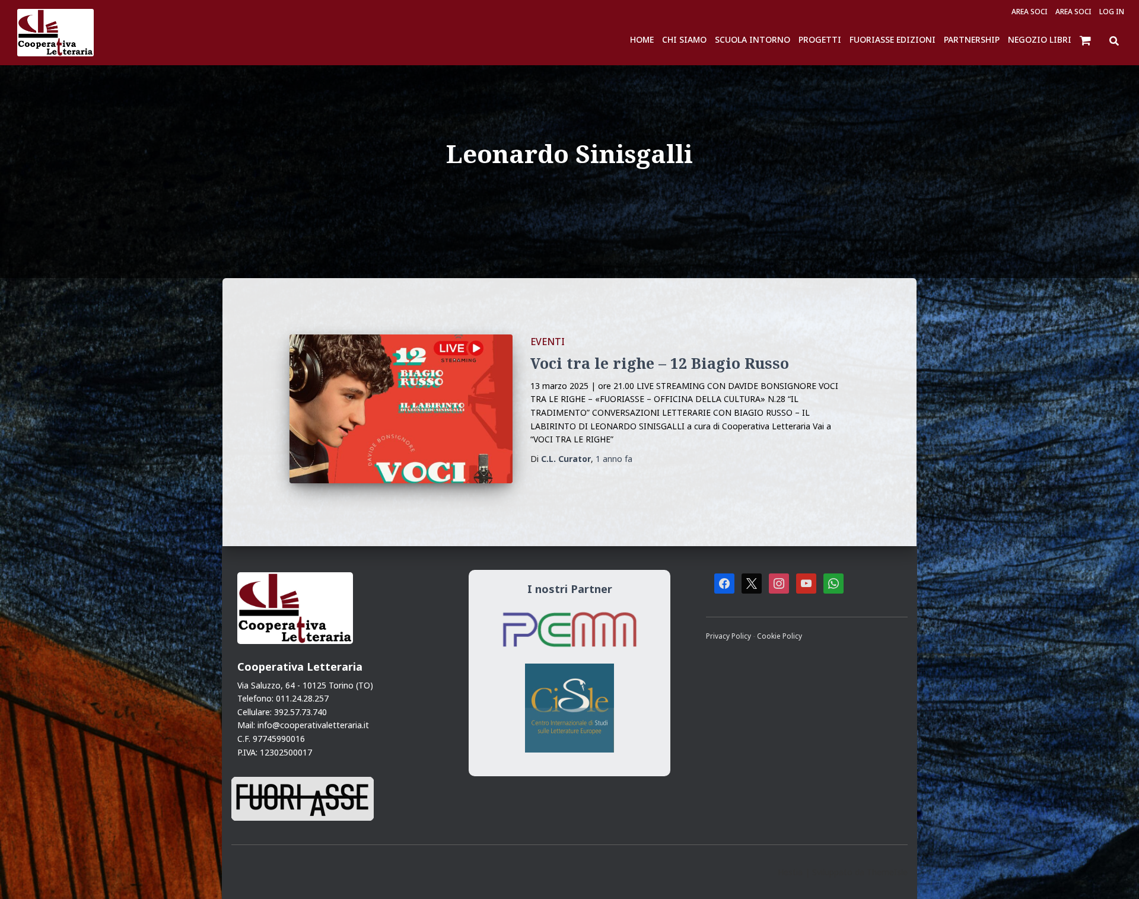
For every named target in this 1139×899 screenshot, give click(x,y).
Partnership (972, 39)
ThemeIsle (887, 872)
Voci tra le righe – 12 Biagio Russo (659, 363)
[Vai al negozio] (1086, 39)
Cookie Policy (779, 635)
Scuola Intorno (752, 39)
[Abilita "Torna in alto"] (1115, 875)
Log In (1111, 12)
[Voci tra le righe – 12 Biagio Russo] (401, 408)
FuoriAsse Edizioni (893, 39)
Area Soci (1029, 12)
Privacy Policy (729, 635)
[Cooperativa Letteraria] (55, 32)
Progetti (819, 39)
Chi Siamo (684, 39)
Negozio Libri (1039, 39)
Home (642, 39)
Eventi (547, 341)
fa (614, 458)
